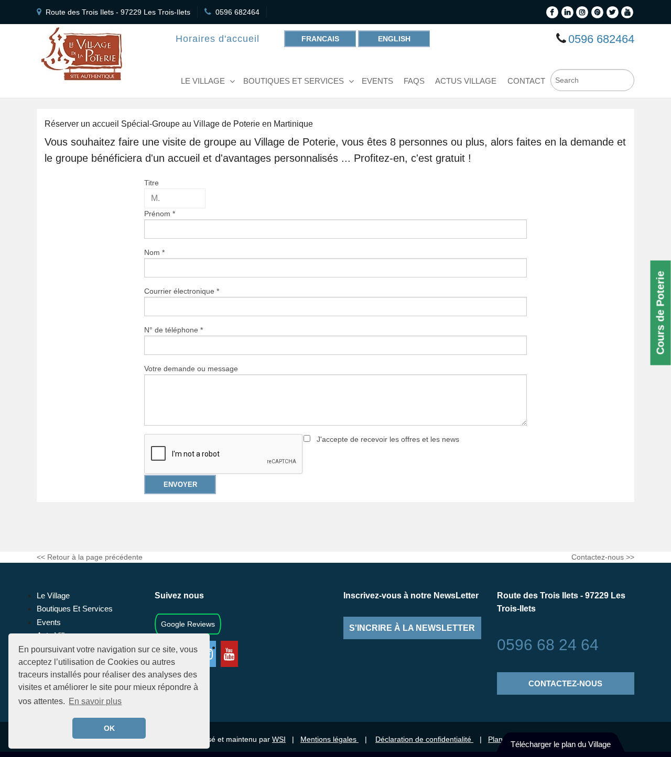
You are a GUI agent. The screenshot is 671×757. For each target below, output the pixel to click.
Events (49, 622)
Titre (151, 183)
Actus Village (465, 80)
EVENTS (377, 80)
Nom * (154, 252)
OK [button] (109, 728)
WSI (279, 739)
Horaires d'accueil (217, 39)
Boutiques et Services (293, 80)
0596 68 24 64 (548, 644)
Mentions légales (329, 739)
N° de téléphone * (173, 330)
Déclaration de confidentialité (424, 739)
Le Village (203, 80)
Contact (526, 80)
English (394, 39)
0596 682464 (237, 12)
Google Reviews (188, 624)
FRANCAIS (320, 39)
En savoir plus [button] (95, 701)
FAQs (414, 80)
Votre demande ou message (191, 368)
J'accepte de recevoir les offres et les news (388, 439)
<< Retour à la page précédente (90, 557)
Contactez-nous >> (602, 557)
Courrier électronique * (181, 291)
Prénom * (159, 213)
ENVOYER (180, 484)
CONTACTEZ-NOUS (565, 683)
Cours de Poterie (660, 313)
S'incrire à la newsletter (412, 628)
